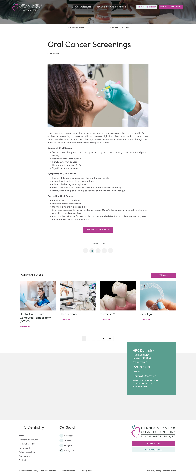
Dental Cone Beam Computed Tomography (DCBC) (35, 317)
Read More (25, 326)
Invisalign (146, 314)
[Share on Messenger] (110, 250)
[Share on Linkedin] (91, 250)
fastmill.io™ (107, 314)
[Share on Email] (104, 250)
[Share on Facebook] (85, 250)
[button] (92, 7)
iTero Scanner (69, 314)
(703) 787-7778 (142, 366)
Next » (110, 338)
